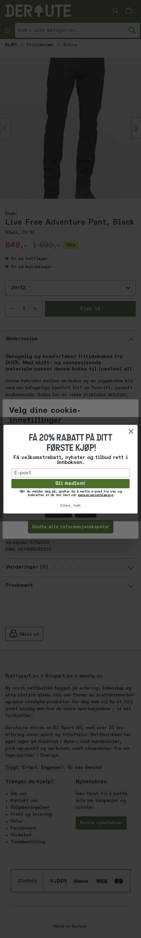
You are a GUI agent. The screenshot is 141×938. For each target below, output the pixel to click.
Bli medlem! (70, 483)
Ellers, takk (70, 505)
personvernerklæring (95, 494)
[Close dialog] (131, 431)
